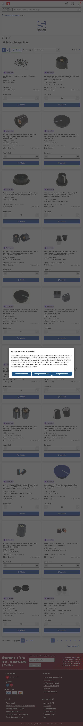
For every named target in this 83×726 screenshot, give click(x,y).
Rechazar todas (21, 374)
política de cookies (31, 367)
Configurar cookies (41, 374)
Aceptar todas (62, 374)
